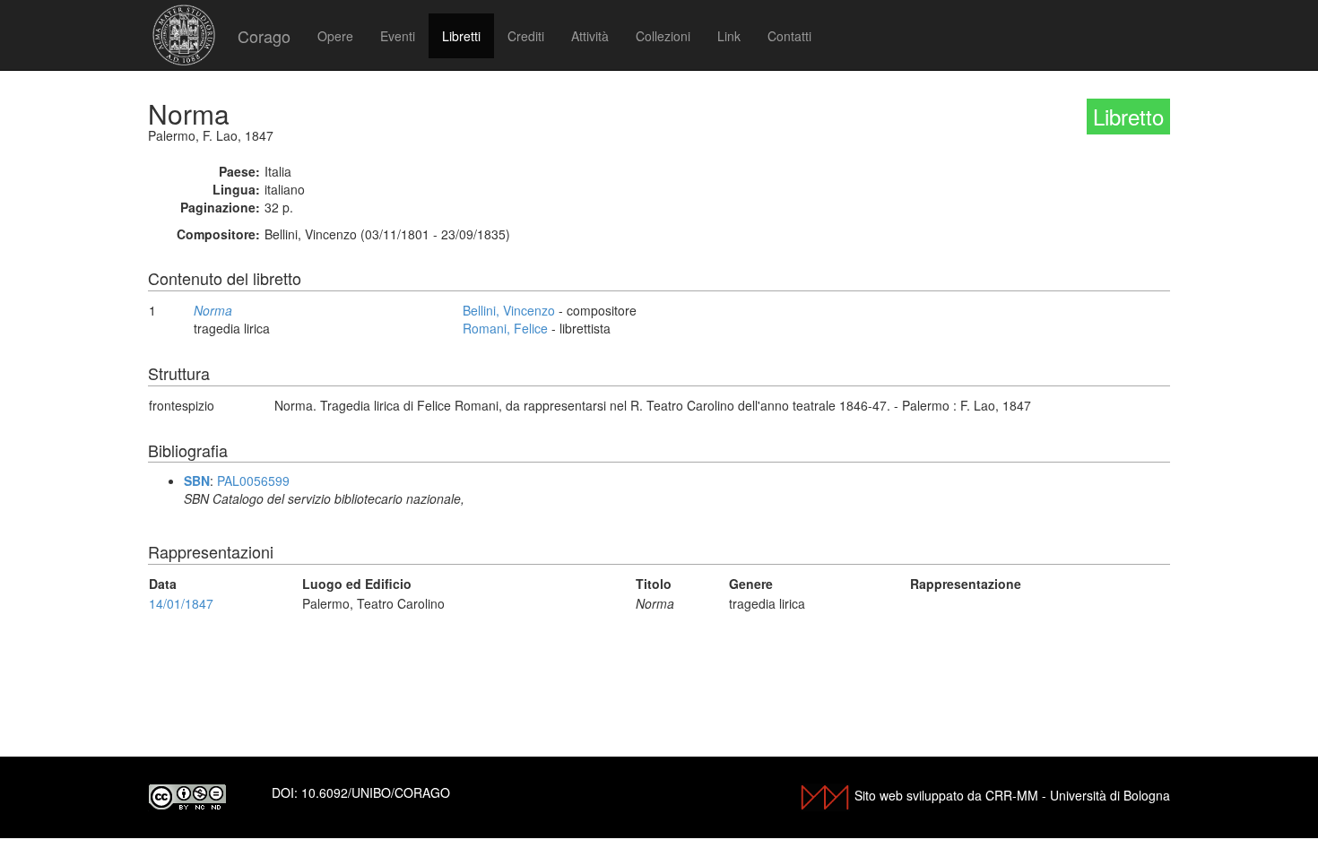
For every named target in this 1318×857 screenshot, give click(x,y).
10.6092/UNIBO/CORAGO (375, 792)
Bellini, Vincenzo (509, 310)
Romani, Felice (505, 328)
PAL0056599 (253, 480)
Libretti (461, 36)
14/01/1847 (181, 603)
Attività (590, 36)
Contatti (789, 36)
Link (729, 36)
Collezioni (663, 36)
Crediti (525, 36)
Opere (335, 36)
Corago (264, 36)
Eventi (397, 36)
